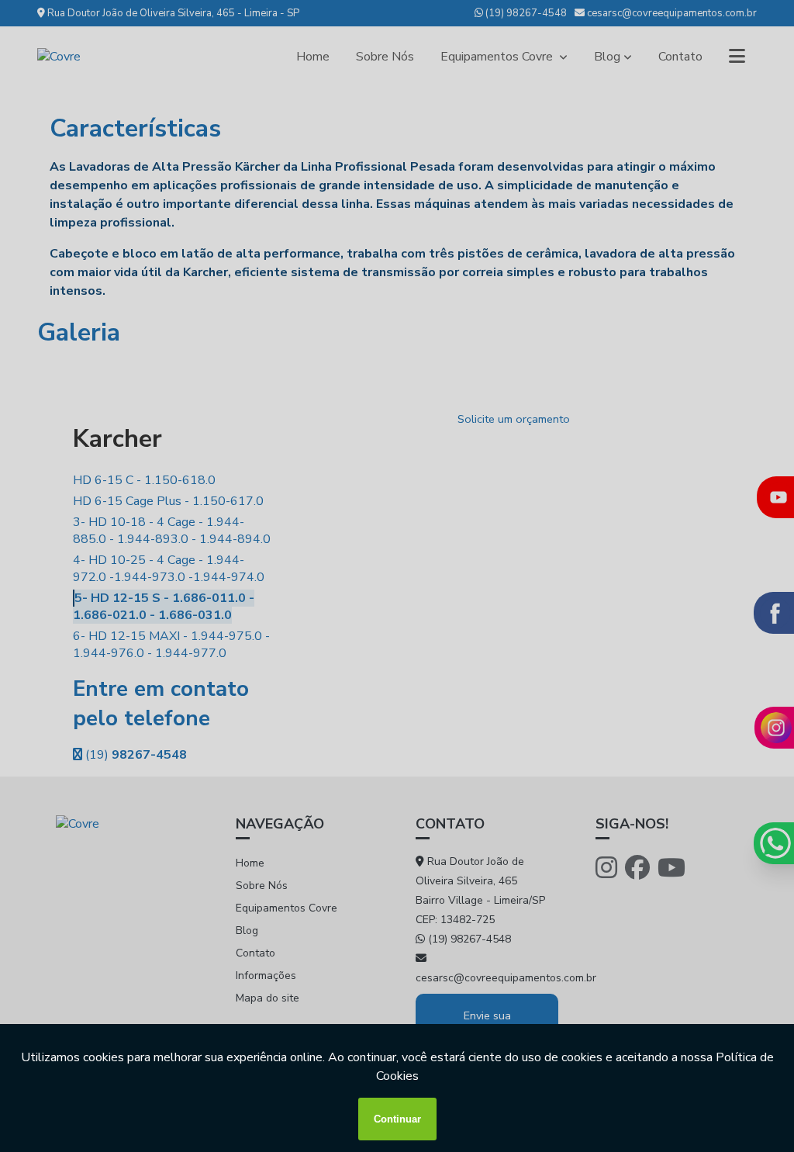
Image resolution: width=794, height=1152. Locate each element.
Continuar (397, 1119)
